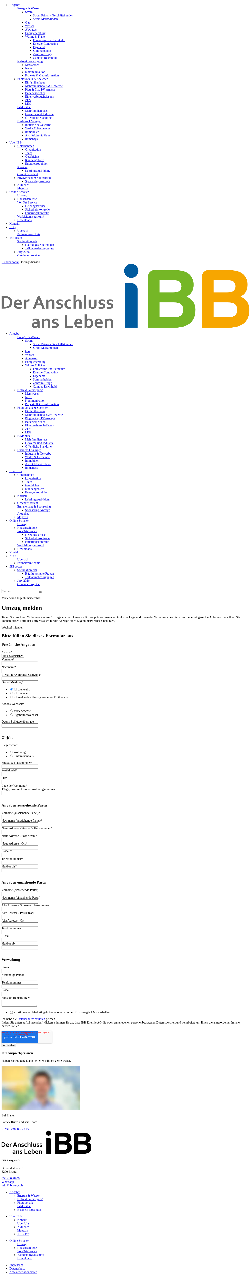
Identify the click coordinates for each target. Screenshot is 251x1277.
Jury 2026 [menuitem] (23, 251)
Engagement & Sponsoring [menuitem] (34, 177)
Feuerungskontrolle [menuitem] (37, 213)
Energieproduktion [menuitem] (36, 163)
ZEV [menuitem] (28, 100)
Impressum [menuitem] (16, 1265)
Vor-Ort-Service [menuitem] (27, 202)
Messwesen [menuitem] (32, 64)
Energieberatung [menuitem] (35, 33)
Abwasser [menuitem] (31, 29)
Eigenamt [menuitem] (39, 47)
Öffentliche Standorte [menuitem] (38, 117)
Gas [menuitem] (27, 22)
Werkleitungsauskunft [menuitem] (30, 216)
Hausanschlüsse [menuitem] (27, 199)
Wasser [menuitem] (29, 26)
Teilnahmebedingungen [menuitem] (39, 248)
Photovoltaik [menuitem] (25, 1202)
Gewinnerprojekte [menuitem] (28, 255)
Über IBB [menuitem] (15, 142)
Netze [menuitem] (28, 68)
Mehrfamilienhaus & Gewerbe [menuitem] (44, 86)
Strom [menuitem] (29, 12)
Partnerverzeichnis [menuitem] (28, 234)
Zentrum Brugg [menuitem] (42, 54)
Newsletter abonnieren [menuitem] (23, 1272)
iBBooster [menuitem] (15, 237)
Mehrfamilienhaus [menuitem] (36, 110)
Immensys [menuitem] (31, 139)
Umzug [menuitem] (21, 195)
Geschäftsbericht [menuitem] (27, 174)
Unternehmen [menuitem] (25, 146)
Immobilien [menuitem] (32, 132)
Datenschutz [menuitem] (17, 1268)
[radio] (129, 689)
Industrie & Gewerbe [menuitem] (38, 124)
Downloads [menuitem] (24, 220)
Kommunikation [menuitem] (35, 72)
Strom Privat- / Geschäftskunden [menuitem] (53, 15)
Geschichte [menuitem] (32, 156)
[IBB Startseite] (125, 327)
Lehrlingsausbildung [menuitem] (37, 170)
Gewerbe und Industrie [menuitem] (39, 114)
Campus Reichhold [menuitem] (45, 57)
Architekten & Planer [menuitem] (38, 135)
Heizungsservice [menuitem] (35, 206)
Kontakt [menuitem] (14, 223)
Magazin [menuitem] (22, 188)
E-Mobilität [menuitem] (24, 107)
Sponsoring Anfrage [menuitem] (37, 181)
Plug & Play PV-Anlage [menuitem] (40, 89)
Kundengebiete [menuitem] (34, 160)
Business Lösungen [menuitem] (29, 121)
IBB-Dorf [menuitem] (23, 1234)
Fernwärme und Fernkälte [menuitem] (49, 40)
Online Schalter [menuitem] (19, 191)
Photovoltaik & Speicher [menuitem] (32, 79)
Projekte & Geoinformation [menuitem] (42, 75)
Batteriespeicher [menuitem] (35, 93)
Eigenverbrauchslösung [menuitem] (39, 96)
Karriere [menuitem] (22, 167)
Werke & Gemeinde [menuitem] (37, 128)
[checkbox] (125, 693)
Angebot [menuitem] (14, 4)
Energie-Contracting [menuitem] (45, 43)
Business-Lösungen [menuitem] (29, 1209)
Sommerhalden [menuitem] (42, 50)
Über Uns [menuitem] (23, 1223)
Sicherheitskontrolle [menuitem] (37, 209)
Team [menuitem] (28, 153)
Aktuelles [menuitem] (23, 184)
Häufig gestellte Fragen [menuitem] (39, 244)
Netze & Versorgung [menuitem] (30, 61)
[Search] (40, 592)
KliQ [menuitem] (12, 227)
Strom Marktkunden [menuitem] (45, 19)
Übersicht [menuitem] (23, 230)
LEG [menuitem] (28, 103)
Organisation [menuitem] (33, 149)
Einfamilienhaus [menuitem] (35, 82)
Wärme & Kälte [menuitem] (35, 36)
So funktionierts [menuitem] (27, 241)
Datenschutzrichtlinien (31, 1019)
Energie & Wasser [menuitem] (28, 8)
